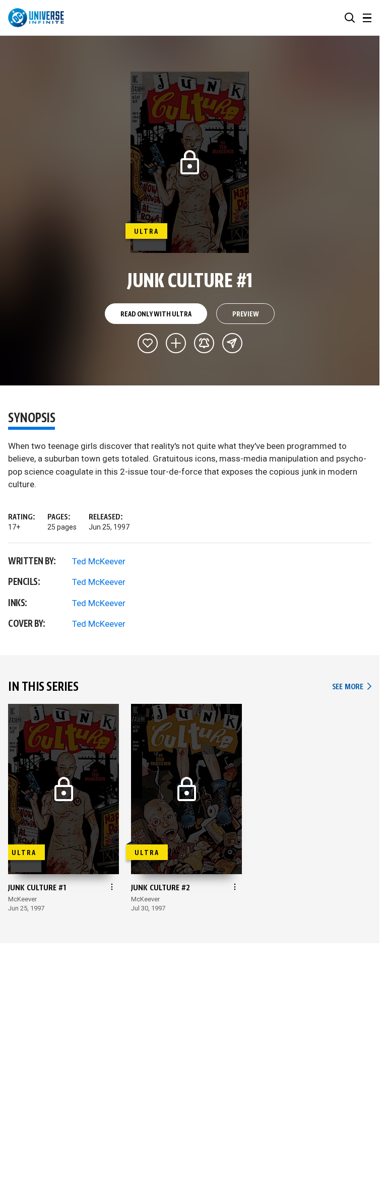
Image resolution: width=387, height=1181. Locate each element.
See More (351, 687)
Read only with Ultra (155, 314)
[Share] (232, 343)
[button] (350, 18)
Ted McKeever (98, 561)
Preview (245, 314)
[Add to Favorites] (148, 343)
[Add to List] (176, 343)
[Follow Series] (204, 343)
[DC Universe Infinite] (36, 18)
